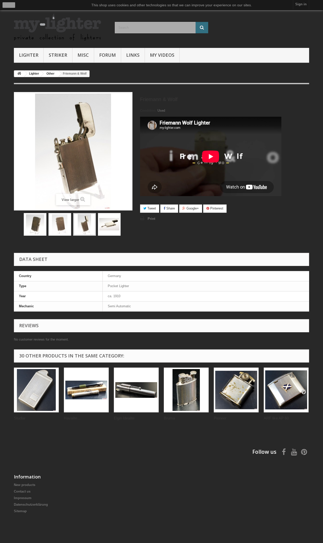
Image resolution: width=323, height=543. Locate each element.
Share (170, 208)
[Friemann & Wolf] (35, 224)
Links (133, 55)
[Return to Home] (19, 74)
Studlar (19, 418)
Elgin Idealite (124, 418)
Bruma (169, 418)
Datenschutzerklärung (31, 504)
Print (151, 219)
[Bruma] (186, 390)
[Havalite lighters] (86, 390)
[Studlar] (36, 390)
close (9, 5)
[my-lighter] (60, 27)
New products (24, 485)
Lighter (28, 55)
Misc (83, 55)
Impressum (23, 498)
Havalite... (72, 418)
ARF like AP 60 (276, 418)
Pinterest (216, 208)
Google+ (192, 208)
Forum (107, 55)
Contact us (22, 491)
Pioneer (220, 418)
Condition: (148, 110)
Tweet (151, 208)
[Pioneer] (236, 390)
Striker (58, 55)
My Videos (162, 55)
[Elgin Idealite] (136, 390)
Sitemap (20, 511)
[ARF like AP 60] (286, 390)
